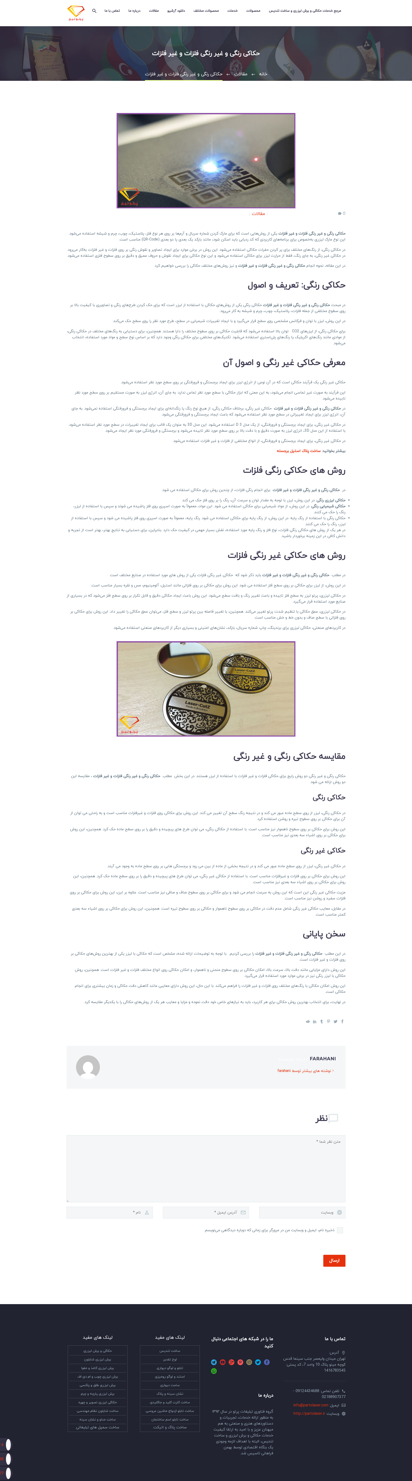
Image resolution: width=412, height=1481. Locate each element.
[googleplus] (231, 1363)
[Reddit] (308, 1021)
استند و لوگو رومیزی (170, 1376)
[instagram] (249, 1363)
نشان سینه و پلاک (170, 1394)
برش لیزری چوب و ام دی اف (97, 1376)
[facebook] (267, 1363)
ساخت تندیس (170, 1351)
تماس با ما (112, 11)
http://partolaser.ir (309, 1413)
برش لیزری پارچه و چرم (97, 1394)
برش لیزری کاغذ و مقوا (97, 1368)
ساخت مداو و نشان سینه (97, 1419)
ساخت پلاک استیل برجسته (299, 451)
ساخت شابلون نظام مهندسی (97, 1411)
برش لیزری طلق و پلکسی (98, 1385)
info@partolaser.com (310, 1405)
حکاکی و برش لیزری (97, 1351)
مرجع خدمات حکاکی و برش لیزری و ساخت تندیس (305, 11)
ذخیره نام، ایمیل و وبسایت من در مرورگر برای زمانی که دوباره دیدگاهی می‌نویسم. (269, 1230)
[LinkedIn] (315, 1021)
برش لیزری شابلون (97, 1359)
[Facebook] (342, 1021)
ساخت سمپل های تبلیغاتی (97, 1427)
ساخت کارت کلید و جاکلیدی (170, 1402)
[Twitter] (335, 1021)
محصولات (253, 11)
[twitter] (258, 1363)
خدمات (232, 11)
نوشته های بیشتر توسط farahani (304, 1071)
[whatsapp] (214, 1372)
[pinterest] (240, 1363)
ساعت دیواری (170, 1385)
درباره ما (134, 11)
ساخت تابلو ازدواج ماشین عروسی (170, 1411)
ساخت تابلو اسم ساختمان (170, 1419)
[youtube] (223, 1363)
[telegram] (214, 1363)
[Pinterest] (328, 1021)
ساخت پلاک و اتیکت (170, 1427)
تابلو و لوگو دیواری (170, 1368)
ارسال (334, 1260)
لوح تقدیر (170, 1359)
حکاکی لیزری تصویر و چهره (97, 1402)
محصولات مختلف (206, 11)
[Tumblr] (322, 1021)
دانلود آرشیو (176, 11)
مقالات (154, 11)
